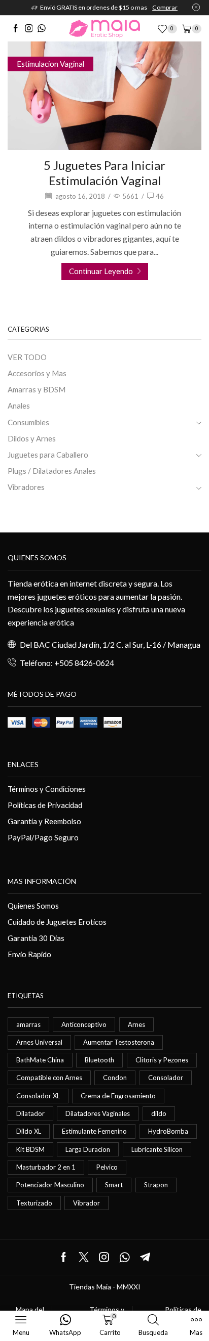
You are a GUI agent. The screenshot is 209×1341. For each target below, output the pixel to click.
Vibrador (86, 1203)
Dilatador (30, 1113)
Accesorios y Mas (37, 373)
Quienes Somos (33, 905)
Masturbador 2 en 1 (46, 1167)
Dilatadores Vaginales (97, 1113)
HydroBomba (168, 1131)
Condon (115, 1078)
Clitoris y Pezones (161, 1060)
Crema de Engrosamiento (118, 1096)
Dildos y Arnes (32, 438)
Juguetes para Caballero (48, 454)
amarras (28, 1024)
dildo (158, 1113)
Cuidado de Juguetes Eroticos (57, 921)
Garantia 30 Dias (36, 938)
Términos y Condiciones (47, 788)
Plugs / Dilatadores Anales (52, 470)
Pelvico (107, 1167)
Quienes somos (37, 557)
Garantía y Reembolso (44, 821)
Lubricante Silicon (157, 1149)
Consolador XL (38, 1096)
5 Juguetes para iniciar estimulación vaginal (104, 173)
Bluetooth (99, 1060)
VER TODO (27, 357)
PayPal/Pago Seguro (43, 837)
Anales (19, 405)
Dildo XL (28, 1131)
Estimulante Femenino (94, 1131)
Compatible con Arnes (49, 1078)
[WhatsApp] (42, 28)
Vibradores (26, 486)
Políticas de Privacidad (45, 805)
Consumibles (28, 422)
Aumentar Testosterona (118, 1042)
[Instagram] (29, 28)
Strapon (156, 1185)
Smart (114, 1185)
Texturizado (34, 1203)
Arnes (136, 1024)
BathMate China (40, 1060)
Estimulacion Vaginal (50, 63)
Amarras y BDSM (36, 389)
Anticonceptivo (84, 1024)
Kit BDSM (30, 1149)
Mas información (42, 881)
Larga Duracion (87, 1149)
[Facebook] (16, 28)
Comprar (165, 7)
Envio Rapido (29, 954)
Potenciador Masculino (50, 1185)
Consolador (165, 1078)
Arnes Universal (39, 1042)
